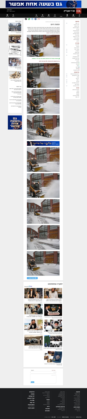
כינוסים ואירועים (77, 395)
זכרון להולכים (77, 409)
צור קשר (32, 402)
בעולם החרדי (77, 404)
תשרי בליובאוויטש (61, 409)
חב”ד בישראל (77, 393)
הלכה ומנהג (62, 391)
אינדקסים (31, 392)
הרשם (11, 9)
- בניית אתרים (75, 417)
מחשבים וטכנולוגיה (61, 404)
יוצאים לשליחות (77, 400)
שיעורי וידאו (77, 408)
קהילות (78, 396)
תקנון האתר (31, 408)
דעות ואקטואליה (61, 395)
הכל (66, 23)
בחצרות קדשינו (77, 398)
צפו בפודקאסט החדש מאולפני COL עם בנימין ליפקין (49, 61)
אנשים (48, 401)
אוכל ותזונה (62, 401)
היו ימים (78, 411)
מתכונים (47, 411)
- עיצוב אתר (63, 417)
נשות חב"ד (78, 401)
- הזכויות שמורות (50, 417)
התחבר (8, 9)
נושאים (48, 403)
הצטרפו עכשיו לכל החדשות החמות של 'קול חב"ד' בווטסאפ (45, 58)
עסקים (32, 394)
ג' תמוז (48, 394)
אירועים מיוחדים (46, 395)
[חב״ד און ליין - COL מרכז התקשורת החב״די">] (72, 11)
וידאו (48, 406)
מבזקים (48, 408)
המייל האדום (31, 398)
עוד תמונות (48, 33)
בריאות (63, 402)
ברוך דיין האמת (77, 402)
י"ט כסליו (63, 410)
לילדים (63, 399)
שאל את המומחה (61, 396)
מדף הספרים (62, 393)
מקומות (48, 402)
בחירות (48, 396)
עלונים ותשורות (62, 394)
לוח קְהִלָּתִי (31, 396)
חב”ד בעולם (77, 394)
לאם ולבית (63, 397)
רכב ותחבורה (62, 403)
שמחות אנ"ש (19, 94)
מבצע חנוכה (47, 391)
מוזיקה (63, 400)
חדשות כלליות (77, 405)
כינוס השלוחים (62, 408)
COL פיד (32, 400)
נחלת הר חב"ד (19, 69)
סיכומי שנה (47, 397)
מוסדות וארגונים (46, 404)
